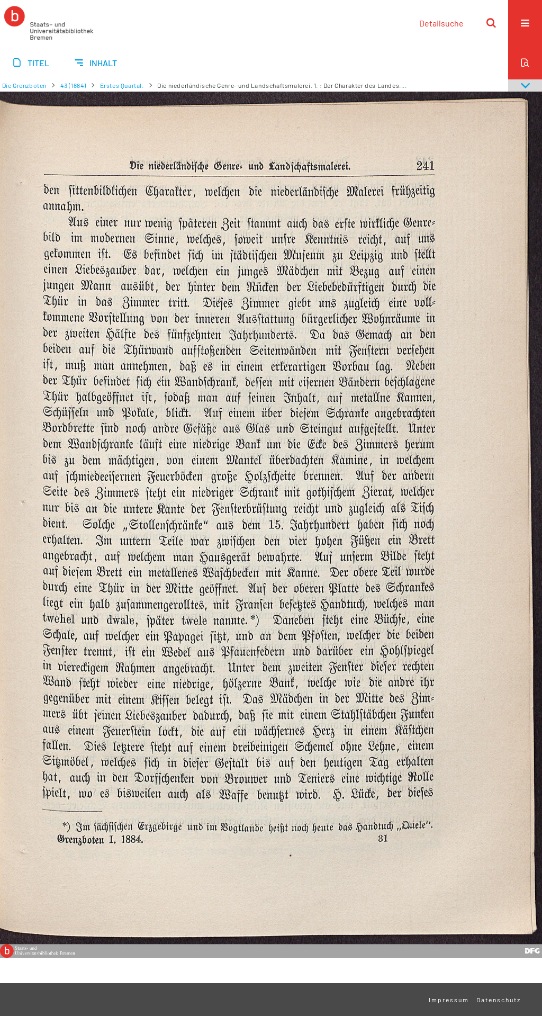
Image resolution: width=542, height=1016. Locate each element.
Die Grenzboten (24, 85)
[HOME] (48, 22)
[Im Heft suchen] (525, 62)
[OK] (491, 23)
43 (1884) (73, 85)
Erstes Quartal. (122, 85)
